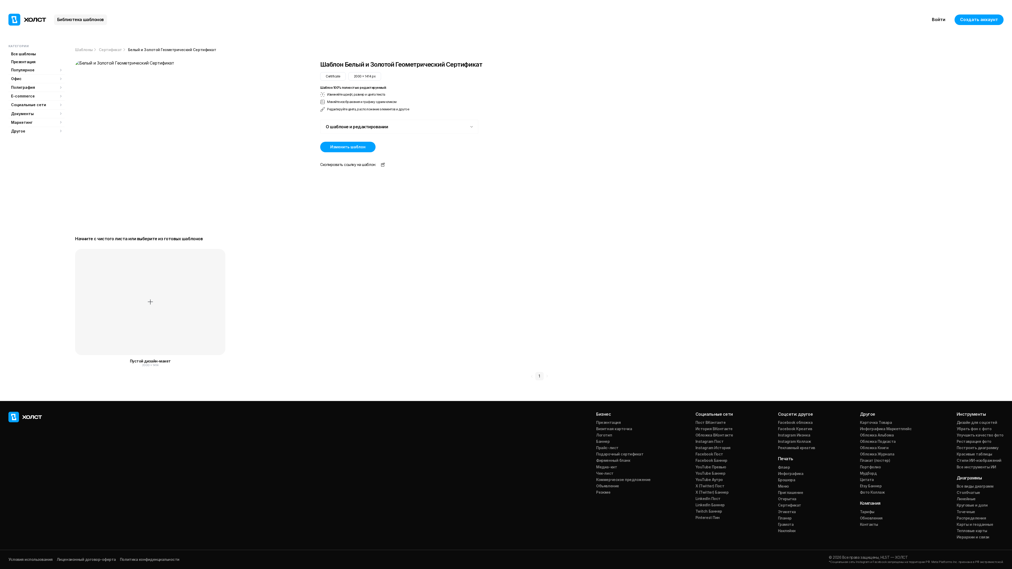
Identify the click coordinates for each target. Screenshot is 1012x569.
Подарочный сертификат (619, 454)
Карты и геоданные (975, 524)
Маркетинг (22, 122)
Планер (785, 518)
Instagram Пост (709, 441)
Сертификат (110, 50)
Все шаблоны (23, 54)
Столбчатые (968, 492)
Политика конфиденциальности (149, 559)
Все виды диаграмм (975, 486)
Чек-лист (604, 473)
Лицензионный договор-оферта (86, 559)
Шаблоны (84, 50)
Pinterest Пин (707, 517)
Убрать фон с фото (974, 428)
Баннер (603, 441)
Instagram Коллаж (794, 441)
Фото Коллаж (872, 492)
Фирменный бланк (613, 460)
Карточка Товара (876, 422)
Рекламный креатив (796, 447)
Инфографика (791, 473)
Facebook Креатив (795, 428)
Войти (938, 19)
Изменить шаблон (348, 147)
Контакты (869, 524)
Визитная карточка (614, 428)
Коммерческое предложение (623, 479)
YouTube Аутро (709, 479)
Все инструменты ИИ (976, 467)
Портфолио (870, 467)
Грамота (786, 524)
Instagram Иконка (794, 435)
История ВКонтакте (714, 428)
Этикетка (787, 511)
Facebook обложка (795, 422)
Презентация (23, 62)
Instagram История (713, 447)
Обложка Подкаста (878, 441)
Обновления (871, 518)
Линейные (966, 499)
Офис (16, 78)
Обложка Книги (874, 447)
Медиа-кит (606, 467)
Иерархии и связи (973, 537)
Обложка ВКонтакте (714, 435)
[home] (27, 20)
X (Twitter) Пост (709, 486)
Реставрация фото (974, 441)
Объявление (607, 486)
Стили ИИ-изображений (979, 460)
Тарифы (867, 511)
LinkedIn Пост (708, 498)
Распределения (971, 518)
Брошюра (786, 480)
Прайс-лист (607, 447)
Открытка (787, 499)
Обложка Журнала (877, 454)
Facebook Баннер (711, 460)
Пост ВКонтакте (710, 422)
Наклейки (787, 530)
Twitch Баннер (708, 511)
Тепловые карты (972, 530)
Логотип (604, 435)
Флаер (784, 467)
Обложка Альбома (877, 435)
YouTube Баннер (710, 473)
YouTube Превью (710, 467)
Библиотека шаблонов (80, 19)
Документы (22, 113)
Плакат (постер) (875, 460)
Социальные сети (28, 104)
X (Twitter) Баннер (711, 492)
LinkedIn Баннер (710, 505)
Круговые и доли (972, 505)
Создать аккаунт (979, 19)
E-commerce (23, 96)
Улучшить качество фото (980, 435)
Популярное (23, 70)
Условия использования (30, 559)
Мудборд (868, 473)
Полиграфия (23, 87)
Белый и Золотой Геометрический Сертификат (172, 50)
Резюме (603, 492)
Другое (18, 131)
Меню (783, 486)
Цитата (867, 479)
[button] (399, 126)
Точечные (966, 511)
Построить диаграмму (978, 447)
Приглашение (790, 492)
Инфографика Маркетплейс (886, 428)
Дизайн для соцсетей (977, 422)
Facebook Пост (709, 454)
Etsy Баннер (871, 486)
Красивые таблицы (974, 454)
